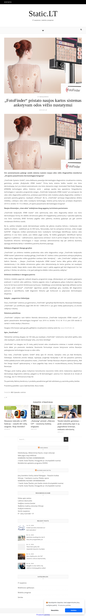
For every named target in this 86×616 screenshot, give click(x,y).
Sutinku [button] (73, 610)
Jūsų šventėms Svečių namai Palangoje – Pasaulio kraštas (38, 475)
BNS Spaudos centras (18, 392)
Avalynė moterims (24, 508)
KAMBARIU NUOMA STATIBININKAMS (31, 481)
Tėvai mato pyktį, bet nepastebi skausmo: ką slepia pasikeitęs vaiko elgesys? (35, 548)
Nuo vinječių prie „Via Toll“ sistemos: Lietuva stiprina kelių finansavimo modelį (36, 557)
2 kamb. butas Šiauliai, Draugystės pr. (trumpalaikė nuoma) (39, 460)
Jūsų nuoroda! (26, 513)
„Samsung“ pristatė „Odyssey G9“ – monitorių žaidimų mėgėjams (43, 424)
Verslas (20, 597)
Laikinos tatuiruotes (25, 501)
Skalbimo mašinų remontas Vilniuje (30, 506)
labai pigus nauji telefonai (27, 455)
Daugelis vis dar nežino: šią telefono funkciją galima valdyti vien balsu (36, 567)
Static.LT (43, 13)
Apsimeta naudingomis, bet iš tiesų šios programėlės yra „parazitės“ (35, 538)
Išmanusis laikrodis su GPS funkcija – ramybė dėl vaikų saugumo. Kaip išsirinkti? (15, 424)
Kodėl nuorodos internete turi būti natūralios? (35, 529)
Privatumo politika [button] (64, 605)
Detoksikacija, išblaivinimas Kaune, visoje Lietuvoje (36, 453)
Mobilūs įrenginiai (24, 592)
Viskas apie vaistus (24, 498)
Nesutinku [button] (55, 610)
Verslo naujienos (24, 511)
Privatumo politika (43, 615)
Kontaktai (8, 2)
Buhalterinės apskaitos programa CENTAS (33, 463)
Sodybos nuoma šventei (26, 503)
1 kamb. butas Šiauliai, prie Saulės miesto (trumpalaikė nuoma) (40, 483)
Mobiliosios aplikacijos (26, 588)
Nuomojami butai (44, 470)
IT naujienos (43, 97)
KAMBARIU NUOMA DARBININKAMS (31, 458)
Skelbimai (44, 448)
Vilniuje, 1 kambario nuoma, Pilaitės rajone (33, 478)
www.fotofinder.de (67, 328)
